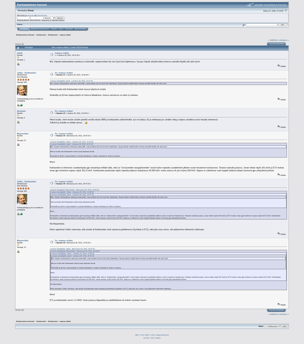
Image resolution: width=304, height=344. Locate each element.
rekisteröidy (42, 15)
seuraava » (284, 40)
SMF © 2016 (150, 335)
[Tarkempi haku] (244, 25)
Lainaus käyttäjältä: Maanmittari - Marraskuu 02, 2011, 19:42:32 (74, 190)
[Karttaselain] (21, 106)
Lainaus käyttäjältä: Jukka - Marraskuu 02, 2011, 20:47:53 (72, 249)
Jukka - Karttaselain (26, 73)
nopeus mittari (62, 53)
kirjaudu (30, 15)
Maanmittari (22, 133)
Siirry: (261, 326)
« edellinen (273, 40)
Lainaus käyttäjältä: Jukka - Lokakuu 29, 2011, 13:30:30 (71, 142)
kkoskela (21, 111)
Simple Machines (162, 335)
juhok (19, 53)
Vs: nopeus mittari (64, 73)
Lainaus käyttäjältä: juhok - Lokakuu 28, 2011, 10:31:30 (71, 81)
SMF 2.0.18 (139, 335)
